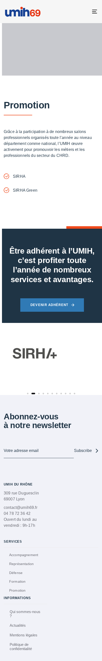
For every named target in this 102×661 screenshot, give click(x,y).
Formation (17, 581)
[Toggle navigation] (81, 11)
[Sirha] (35, 354)
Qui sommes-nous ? (25, 614)
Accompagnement (23, 555)
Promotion (17, 590)
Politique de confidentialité (21, 646)
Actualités (18, 625)
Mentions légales (24, 635)
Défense (16, 573)
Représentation (21, 564)
